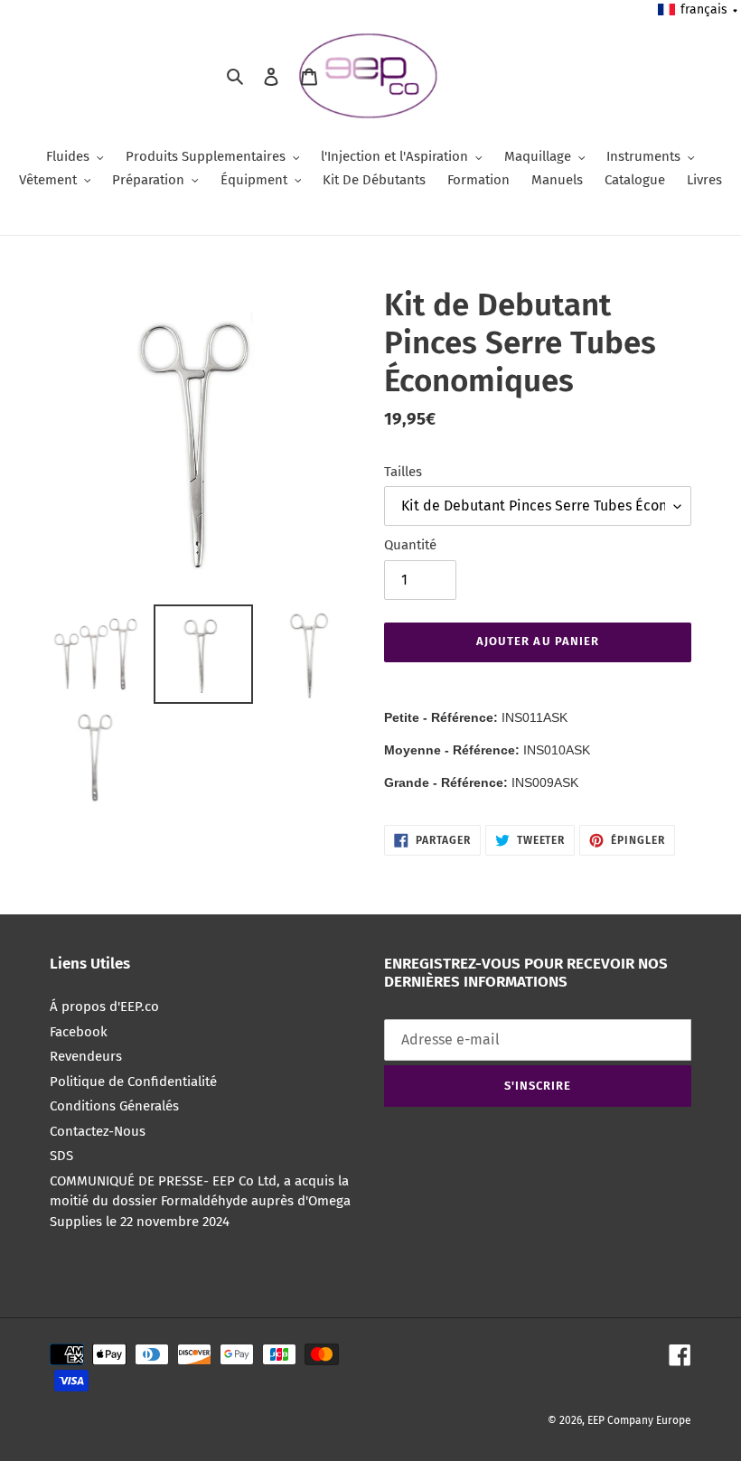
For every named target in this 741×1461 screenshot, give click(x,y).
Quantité (410, 545)
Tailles (403, 472)
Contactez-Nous (97, 1131)
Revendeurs (86, 1056)
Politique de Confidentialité (133, 1081)
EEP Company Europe (639, 1420)
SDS (61, 1155)
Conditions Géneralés (114, 1106)
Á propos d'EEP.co (104, 1006)
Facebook (79, 1032)
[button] (698, 9)
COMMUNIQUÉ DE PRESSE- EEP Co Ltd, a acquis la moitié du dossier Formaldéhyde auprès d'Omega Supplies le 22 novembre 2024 (200, 1201)
